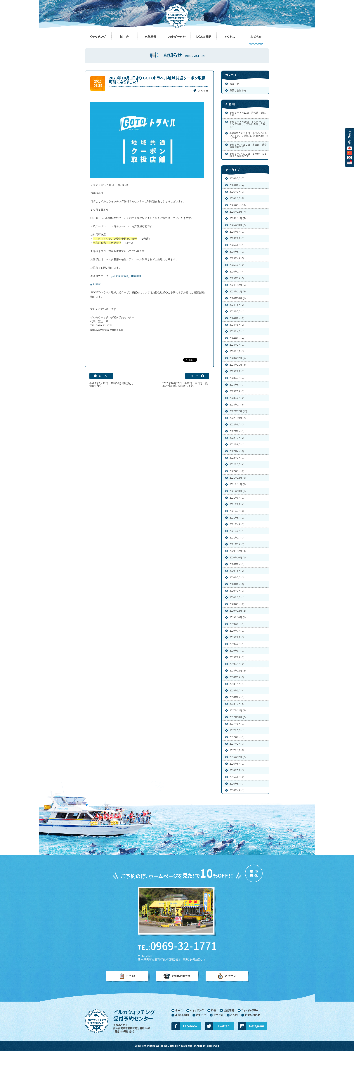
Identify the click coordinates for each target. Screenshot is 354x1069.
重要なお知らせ (238, 90)
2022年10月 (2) (238, 418)
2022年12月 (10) (238, 411)
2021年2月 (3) (237, 537)
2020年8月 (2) (237, 571)
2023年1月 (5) (237, 404)
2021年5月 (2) (237, 517)
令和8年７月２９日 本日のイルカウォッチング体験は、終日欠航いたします (249, 135)
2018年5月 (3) (237, 677)
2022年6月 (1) (237, 444)
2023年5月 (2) (237, 391)
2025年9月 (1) (237, 231)
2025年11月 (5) (238, 218)
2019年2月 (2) (237, 657)
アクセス (230, 976)
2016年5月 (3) (237, 783)
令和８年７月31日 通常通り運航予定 (248, 114)
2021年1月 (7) (237, 544)
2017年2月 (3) (237, 743)
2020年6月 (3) (237, 584)
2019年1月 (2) (237, 664)
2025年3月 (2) (237, 265)
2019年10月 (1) (238, 617)
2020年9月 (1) (237, 564)
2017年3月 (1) (237, 737)
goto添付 (95, 284)
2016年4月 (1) (237, 790)
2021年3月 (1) (237, 531)
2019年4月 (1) (237, 644)
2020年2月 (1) (237, 597)
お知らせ (203, 90)
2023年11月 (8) (238, 364)
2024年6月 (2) (237, 318)
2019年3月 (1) (237, 650)
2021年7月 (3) (237, 511)
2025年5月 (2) (237, 251)
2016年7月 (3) (237, 770)
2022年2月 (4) (237, 464)
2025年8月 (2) (237, 238)
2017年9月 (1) (237, 723)
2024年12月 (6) (238, 285)
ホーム (179, 1010)
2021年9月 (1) (237, 497)
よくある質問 (182, 1015)
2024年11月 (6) (238, 291)
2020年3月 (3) (237, 590)
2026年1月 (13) (238, 205)
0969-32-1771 (177, 946)
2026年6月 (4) (237, 185)
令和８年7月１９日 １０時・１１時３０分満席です (248, 155)
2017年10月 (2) (238, 717)
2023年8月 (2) (237, 371)
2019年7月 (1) (237, 630)
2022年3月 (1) (237, 457)
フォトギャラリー (249, 1010)
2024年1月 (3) (237, 351)
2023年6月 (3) (237, 384)
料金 (213, 1010)
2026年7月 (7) (237, 178)
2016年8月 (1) (237, 763)
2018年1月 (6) (237, 704)
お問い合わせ (181, 976)
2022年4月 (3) (237, 451)
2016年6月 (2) (237, 777)
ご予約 (130, 976)
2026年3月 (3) (237, 191)
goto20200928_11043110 (126, 276)
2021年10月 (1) (238, 491)
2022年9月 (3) (237, 424)
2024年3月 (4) (237, 338)
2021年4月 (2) (237, 524)
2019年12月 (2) (238, 610)
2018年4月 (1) (237, 684)
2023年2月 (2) (237, 398)
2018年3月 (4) (237, 690)
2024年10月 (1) (238, 298)
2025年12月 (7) (238, 211)
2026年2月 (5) (237, 198)
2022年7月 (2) (237, 438)
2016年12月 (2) (238, 757)
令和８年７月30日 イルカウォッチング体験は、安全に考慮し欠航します (249, 124)
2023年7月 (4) (237, 378)
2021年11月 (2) (238, 484)
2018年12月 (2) (238, 670)
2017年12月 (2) (238, 710)
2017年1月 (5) (237, 750)
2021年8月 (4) (237, 504)
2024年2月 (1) (237, 344)
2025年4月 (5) (237, 258)
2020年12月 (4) (238, 551)
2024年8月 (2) (237, 305)
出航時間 (229, 1010)
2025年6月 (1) (237, 245)
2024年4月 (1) (237, 331)
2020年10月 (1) (238, 557)
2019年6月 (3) (237, 637)
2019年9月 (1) (237, 624)
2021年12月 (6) (238, 477)
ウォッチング (197, 1010)
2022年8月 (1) (237, 431)
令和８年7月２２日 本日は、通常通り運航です (248, 146)
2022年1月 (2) (237, 471)
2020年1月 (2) (237, 604)
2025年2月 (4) (237, 271)
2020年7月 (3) (237, 577)
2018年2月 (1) (237, 697)
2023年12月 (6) (238, 358)
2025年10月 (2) (238, 225)
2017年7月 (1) (237, 730)
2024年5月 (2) (237, 324)
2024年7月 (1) (237, 311)
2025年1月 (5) (237, 278)
